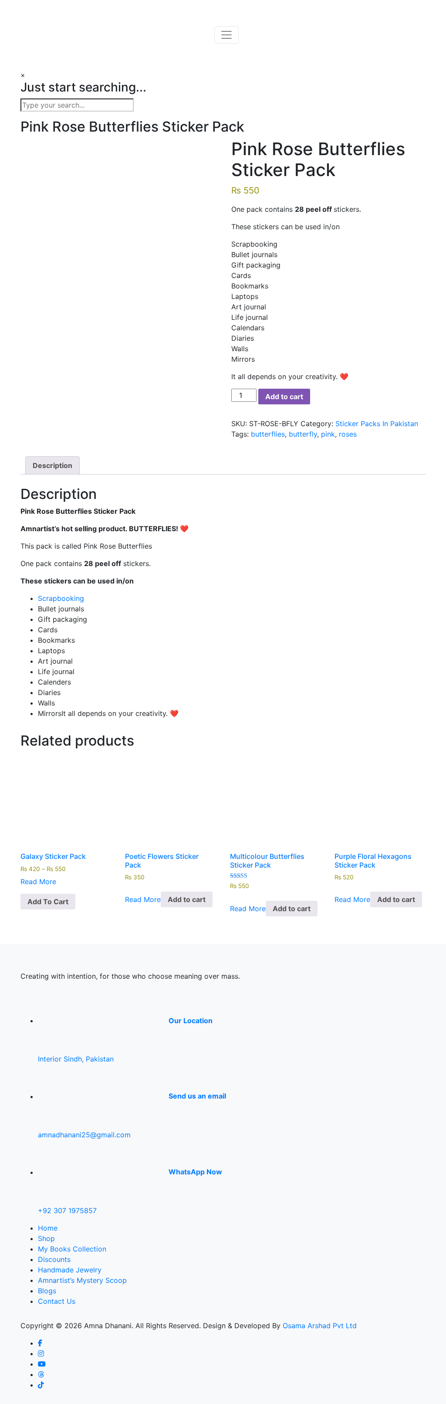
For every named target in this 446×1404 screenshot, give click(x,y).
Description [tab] (52, 465)
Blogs (47, 1290)
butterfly (303, 434)
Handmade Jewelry (69, 1269)
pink (328, 434)
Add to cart (284, 396)
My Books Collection (72, 1249)
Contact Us (56, 1301)
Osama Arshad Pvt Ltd (320, 1325)
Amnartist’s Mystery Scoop (82, 1280)
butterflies (268, 434)
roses (348, 434)
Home (47, 1228)
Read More (38, 881)
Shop (46, 1238)
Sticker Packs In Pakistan (376, 423)
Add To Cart (47, 901)
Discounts (54, 1259)
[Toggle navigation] (226, 35)
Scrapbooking (61, 598)
